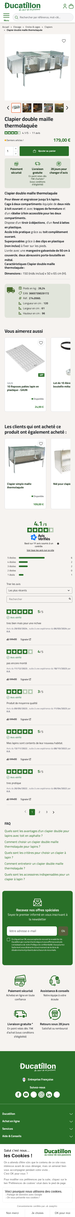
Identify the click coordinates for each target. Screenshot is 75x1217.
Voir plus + (12, 956)
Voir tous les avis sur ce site (40, 550)
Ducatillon (8, 1114)
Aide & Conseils (11, 1136)
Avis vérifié (15, 617)
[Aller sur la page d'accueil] (22, 6)
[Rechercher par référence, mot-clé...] (16, 17)
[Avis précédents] (25, 811)
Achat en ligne (11, 1121)
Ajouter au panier (47, 151)
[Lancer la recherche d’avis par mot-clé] (69, 599)
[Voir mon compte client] (65, 6)
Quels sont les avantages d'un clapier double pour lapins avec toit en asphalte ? (37, 833)
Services (7, 1129)
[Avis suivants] (53, 812)
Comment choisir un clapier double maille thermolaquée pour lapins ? (31, 844)
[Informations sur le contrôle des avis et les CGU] (58, 543)
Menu (6, 20)
